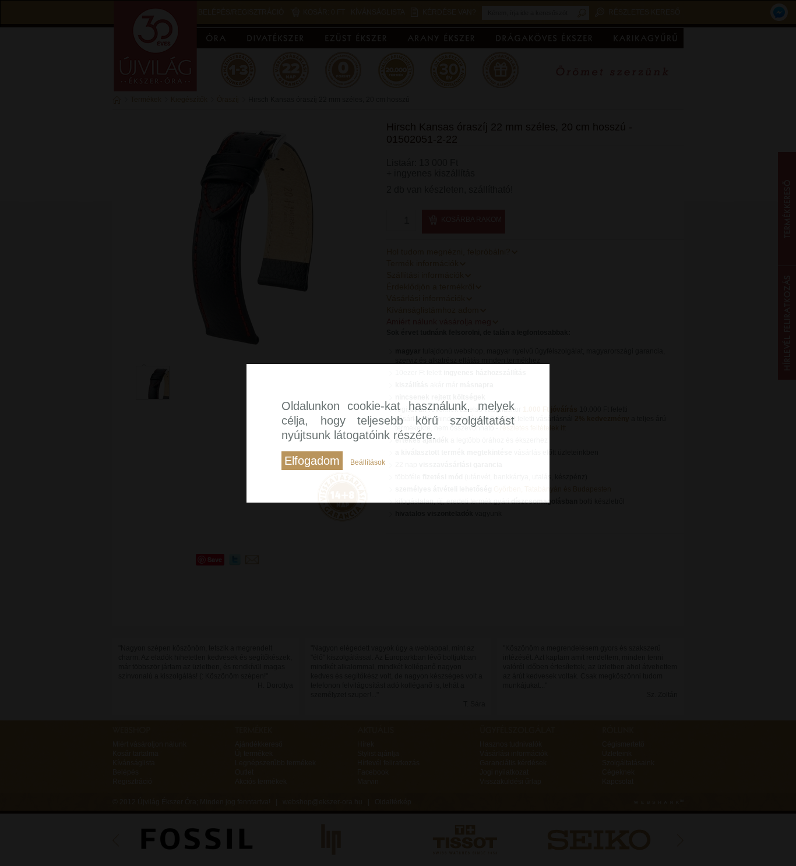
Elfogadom (312, 460)
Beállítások (367, 462)
